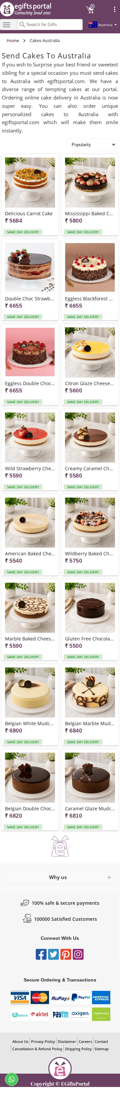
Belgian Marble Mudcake (90, 723)
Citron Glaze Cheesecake (90, 383)
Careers (85, 1041)
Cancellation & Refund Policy (37, 1048)
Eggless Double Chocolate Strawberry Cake (30, 383)
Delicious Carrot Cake (29, 213)
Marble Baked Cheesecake (30, 638)
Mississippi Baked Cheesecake (90, 213)
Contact (101, 1041)
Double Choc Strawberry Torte (30, 298)
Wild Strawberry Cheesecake (30, 468)
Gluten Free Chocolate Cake (90, 638)
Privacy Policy (43, 1041)
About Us (20, 1041)
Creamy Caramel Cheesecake (90, 468)
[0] (90, 12)
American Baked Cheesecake (30, 553)
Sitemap (101, 1048)
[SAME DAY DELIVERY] (30, 183)
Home (13, 40)
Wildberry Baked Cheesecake (90, 553)
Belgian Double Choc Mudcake (30, 808)
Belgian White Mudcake (30, 723)
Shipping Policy (78, 1048)
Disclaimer (67, 1041)
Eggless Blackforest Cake (90, 298)
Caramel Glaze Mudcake (90, 808)
